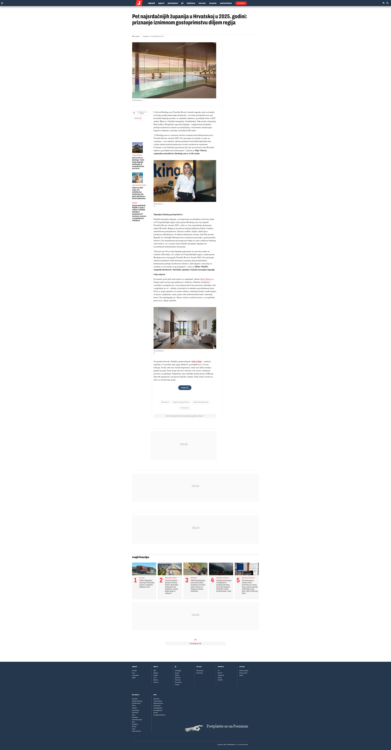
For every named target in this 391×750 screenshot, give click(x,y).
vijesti (134, 666)
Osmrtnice (226, 3)
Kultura (191, 3)
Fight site (155, 680)
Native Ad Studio (136, 731)
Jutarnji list (135, 699)
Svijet (133, 673)
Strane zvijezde (243, 673)
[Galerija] (174, 70)
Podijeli (136, 118)
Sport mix (155, 682)
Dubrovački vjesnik (137, 719)
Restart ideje (199, 673)
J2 (182, 3)
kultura (221, 666)
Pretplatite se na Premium (227, 726)
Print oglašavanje (157, 710)
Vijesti (151, 3)
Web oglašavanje (157, 708)
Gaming (177, 684)
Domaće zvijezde (243, 670)
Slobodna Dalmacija (137, 701)
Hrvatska (134, 670)
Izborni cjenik (157, 705)
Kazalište (220, 680)
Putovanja (177, 680)
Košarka (155, 675)
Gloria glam (135, 717)
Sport (161, 3)
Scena (212, 3)
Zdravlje (177, 675)
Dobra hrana (135, 712)
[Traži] (387, 3)
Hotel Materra (206, 279)
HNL (154, 670)
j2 (175, 666)
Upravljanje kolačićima (159, 715)
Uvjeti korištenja (157, 701)
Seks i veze (177, 677)
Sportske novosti (136, 703)
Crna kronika (135, 675)
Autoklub (134, 708)
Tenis (154, 677)
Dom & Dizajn (135, 710)
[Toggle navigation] (1, 2)
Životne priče (178, 682)
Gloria (133, 715)
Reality (241, 675)
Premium (173, 3)
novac (199, 666)
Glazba (220, 677)
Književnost (221, 675)
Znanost (177, 673)
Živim (133, 722)
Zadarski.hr (135, 724)
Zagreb (134, 677)
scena (242, 666)
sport (155, 666)
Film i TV (220, 673)
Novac (202, 3)
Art (219, 670)
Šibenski (134, 726)
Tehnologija (178, 670)
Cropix (133, 729)
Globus (134, 705)
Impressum (156, 699)
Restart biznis (199, 670)
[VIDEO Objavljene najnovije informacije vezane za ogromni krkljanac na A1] (144, 569)
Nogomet (155, 673)
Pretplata (241, 3)
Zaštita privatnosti (158, 703)
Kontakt (155, 712)
